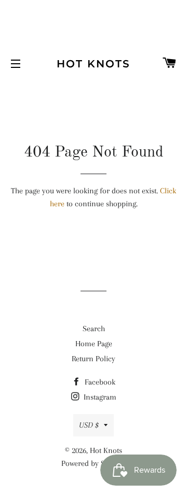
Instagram (99, 397)
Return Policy (93, 358)
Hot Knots (93, 64)
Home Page (93, 343)
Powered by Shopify (93, 463)
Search (94, 328)
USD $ (89, 425)
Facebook (99, 382)
